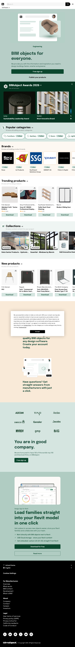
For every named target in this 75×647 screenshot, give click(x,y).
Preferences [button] (22, 327)
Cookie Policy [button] (27, 325)
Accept (37, 331)
